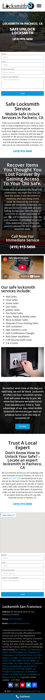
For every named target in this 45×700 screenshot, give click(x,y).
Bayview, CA (35, 674)
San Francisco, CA (22, 649)
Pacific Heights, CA (27, 669)
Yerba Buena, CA (29, 658)
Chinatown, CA (33, 652)
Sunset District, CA (21, 674)
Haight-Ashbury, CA (25, 663)
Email (3, 61)
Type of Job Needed (9, 77)
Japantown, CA (19, 666)
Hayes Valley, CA (9, 663)
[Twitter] (28, 685)
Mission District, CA (10, 677)
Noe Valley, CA (18, 660)
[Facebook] (10, 685)
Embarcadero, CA (9, 655)
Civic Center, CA (32, 660)
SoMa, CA (17, 658)
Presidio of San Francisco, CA (14, 671)
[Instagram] (16, 685)
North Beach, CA (19, 652)
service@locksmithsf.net (18, 623)
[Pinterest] (22, 685)
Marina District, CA (10, 669)
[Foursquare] (34, 685)
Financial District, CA (26, 655)
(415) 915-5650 (14, 478)
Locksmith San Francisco (21, 691)
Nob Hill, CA (31, 666)
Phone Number (8, 69)
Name (3, 54)
